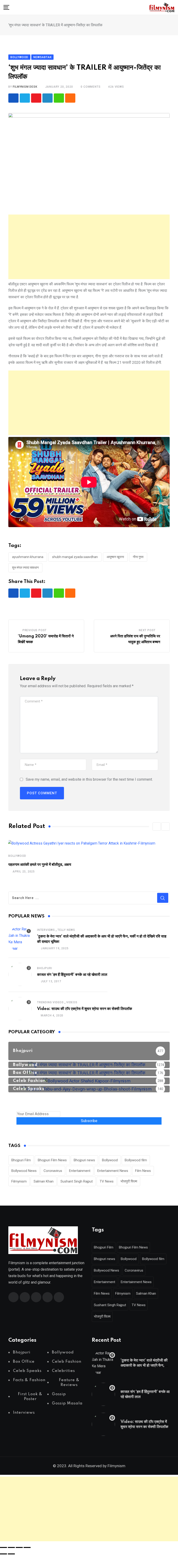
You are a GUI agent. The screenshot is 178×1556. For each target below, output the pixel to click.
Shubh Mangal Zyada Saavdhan (75, 557)
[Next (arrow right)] (11, 1553)
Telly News (66, 930)
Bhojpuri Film (21, 1160)
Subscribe (89, 1121)
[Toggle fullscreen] (11, 1547)
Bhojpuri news (84, 1160)
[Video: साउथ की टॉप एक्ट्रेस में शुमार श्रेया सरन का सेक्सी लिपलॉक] (20, 1008)
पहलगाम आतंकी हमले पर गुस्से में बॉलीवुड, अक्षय (39, 865)
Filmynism (19, 1181)
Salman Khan (44, 1181)
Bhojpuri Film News (52, 1160)
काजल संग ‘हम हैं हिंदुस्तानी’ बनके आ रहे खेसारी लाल (72, 975)
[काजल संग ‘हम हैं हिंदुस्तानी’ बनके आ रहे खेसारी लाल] (20, 974)
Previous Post (34, 630)
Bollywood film (136, 1160)
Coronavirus (53, 1171)
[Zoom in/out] (3, 1547)
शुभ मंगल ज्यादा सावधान (25, 567)
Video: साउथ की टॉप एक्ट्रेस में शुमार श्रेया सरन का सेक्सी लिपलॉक (84, 1009)
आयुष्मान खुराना (115, 557)
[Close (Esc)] (27, 1547)
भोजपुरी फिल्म (129, 1181)
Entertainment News (112, 1171)
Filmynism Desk (25, 86)
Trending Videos (50, 1002)
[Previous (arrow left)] (3, 1553)
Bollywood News (24, 1171)
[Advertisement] (89, 247)
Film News (143, 1171)
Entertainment (79, 1171)
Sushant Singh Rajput (76, 1181)
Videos (71, 1002)
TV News (107, 1181)
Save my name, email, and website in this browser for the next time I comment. (89, 779)
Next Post (147, 630)
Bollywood (17, 855)
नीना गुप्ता (138, 557)
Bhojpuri (44, 968)
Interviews (46, 930)
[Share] (19, 1547)
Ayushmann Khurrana (27, 557)
